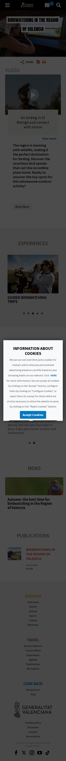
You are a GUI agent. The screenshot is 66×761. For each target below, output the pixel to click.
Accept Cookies (33, 415)
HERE (53, 375)
